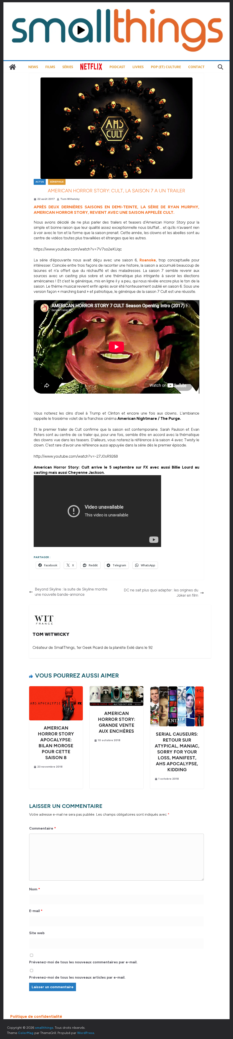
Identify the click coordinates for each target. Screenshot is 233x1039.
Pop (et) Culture (166, 66)
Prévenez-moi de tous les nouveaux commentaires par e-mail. (83, 962)
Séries (67, 66)
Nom (34, 889)
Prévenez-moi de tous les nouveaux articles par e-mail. (77, 977)
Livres (138, 66)
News (33, 66)
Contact (196, 66)
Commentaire (42, 828)
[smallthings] (12, 67)
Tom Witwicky (70, 199)
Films (50, 66)
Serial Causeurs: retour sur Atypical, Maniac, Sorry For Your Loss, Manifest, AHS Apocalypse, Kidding (177, 751)
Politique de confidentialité (36, 1016)
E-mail (36, 911)
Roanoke (147, 260)
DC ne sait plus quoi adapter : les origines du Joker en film (161, 593)
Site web (37, 933)
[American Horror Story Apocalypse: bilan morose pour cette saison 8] (56, 688)
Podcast (117, 66)
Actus (39, 181)
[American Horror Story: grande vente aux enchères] (116, 688)
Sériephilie (57, 181)
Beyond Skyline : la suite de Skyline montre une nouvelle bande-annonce (71, 592)
